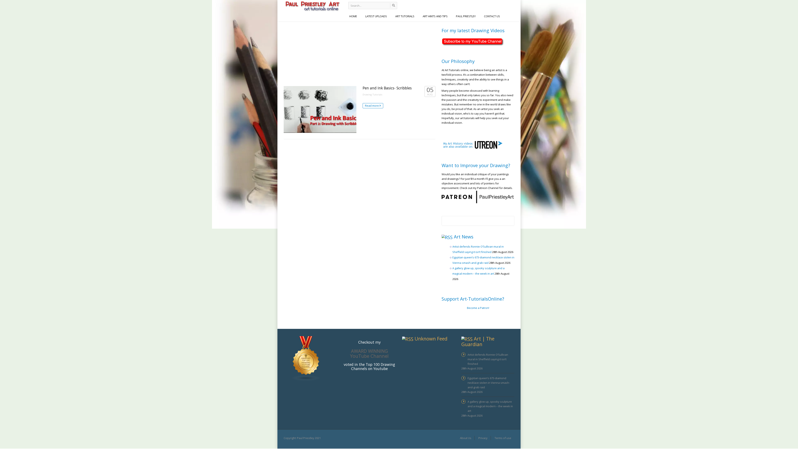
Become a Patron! (478, 308)
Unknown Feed (431, 338)
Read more (372, 105)
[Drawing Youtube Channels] (306, 358)
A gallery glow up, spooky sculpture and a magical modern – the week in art (490, 406)
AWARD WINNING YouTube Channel (369, 353)
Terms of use (503, 438)
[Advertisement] (359, 53)
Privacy (483, 438)
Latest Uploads (376, 16)
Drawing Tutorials (372, 94)
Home (353, 16)
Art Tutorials (404, 16)
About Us (465, 438)
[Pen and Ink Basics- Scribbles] (320, 109)
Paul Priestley (466, 16)
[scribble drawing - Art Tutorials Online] (312, 6)
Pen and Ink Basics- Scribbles (387, 87)
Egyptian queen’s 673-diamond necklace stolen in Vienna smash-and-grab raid (489, 382)
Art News (463, 236)
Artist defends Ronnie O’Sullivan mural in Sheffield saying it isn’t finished (488, 359)
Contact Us (492, 16)
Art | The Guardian (477, 341)
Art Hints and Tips (435, 16)
